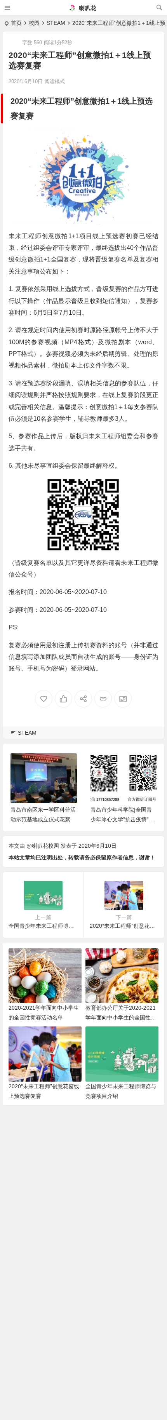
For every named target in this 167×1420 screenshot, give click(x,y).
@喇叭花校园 (42, 846)
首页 (16, 23)
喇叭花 (86, 8)
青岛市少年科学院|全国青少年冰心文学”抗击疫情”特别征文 (122, 819)
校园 (34, 23)
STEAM (56, 23)
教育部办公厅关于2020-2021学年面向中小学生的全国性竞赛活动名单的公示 (120, 1017)
